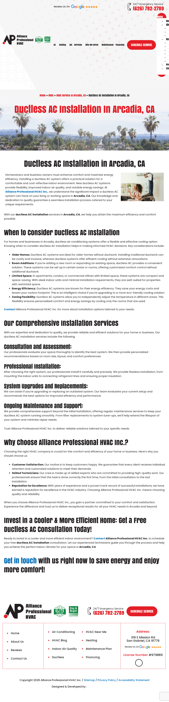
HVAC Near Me (96, 632)
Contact (9, 309)
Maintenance (107, 44)
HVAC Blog (59, 640)
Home (43, 95)
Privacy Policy (107, 680)
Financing (120, 44)
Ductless (58, 657)
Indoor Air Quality (64, 649)
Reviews (16, 650)
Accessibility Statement (134, 680)
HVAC (50, 95)
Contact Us (19, 658)
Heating (62, 44)
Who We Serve (91, 44)
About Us (17, 642)
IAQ (70, 44)
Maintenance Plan (99, 649)
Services (78, 44)
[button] (161, 16)
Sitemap (89, 680)
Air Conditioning (63, 632)
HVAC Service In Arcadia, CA (71, 95)
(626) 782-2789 (148, 8)
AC (55, 44)
